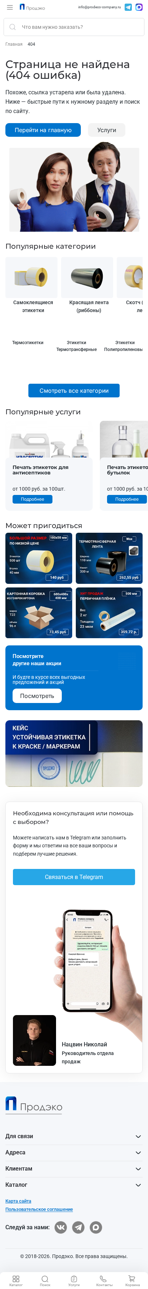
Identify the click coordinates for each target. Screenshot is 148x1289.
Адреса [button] (15, 1152)
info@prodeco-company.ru (99, 7)
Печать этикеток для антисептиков (41, 470)
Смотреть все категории (74, 390)
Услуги (106, 130)
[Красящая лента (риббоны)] (87, 277)
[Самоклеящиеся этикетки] (31, 277)
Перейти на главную (43, 130)
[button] (9, 7)
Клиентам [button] (18, 1168)
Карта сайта (18, 1201)
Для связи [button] (19, 1136)
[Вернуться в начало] (32, 7)
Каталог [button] (16, 1184)
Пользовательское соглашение (39, 1209)
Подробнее (32, 499)
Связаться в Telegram (74, 877)
